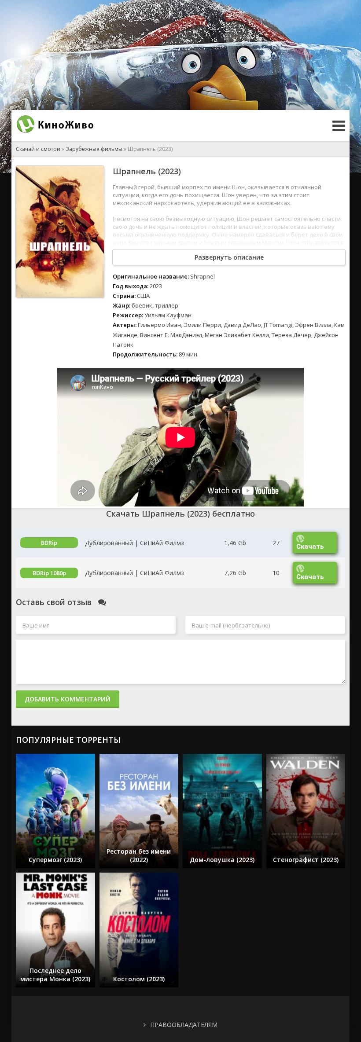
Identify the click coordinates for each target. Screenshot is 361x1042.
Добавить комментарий (68, 699)
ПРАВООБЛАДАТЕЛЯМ (183, 1024)
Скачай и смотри (38, 149)
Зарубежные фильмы (94, 149)
